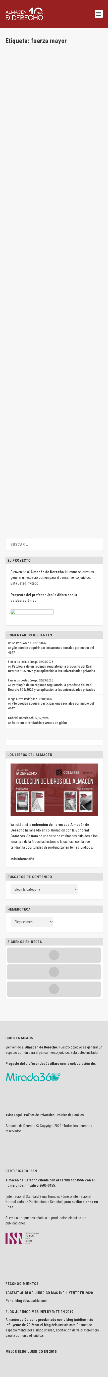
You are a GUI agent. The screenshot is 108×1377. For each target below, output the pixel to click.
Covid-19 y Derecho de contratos (41, 310)
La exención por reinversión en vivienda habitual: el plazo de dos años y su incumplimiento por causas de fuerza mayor (51, 388)
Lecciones (17, 132)
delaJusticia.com (34, 1301)
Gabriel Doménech (21, 718)
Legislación (68, 252)
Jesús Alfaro (23, 252)
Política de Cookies (70, 1115)
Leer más (20, 157)
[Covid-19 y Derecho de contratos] (54, 299)
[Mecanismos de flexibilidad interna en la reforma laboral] (54, 201)
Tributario (90, 402)
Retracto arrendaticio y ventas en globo (39, 723)
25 (29, 490)
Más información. (23, 859)
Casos (64, 402)
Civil (81, 128)
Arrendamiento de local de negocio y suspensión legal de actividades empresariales (45, 471)
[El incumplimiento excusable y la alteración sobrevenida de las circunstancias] (54, 77)
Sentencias (75, 402)
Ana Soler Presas (25, 128)
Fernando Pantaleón (27, 486)
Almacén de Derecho (28, 318)
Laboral (55, 252)
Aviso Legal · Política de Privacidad (30, 1115)
